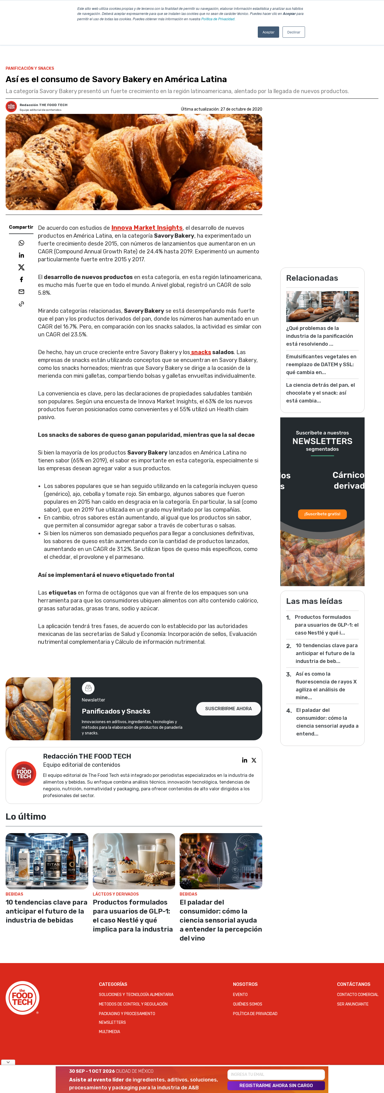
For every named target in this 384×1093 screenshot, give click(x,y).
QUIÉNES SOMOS (247, 1004)
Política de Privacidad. (218, 18)
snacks (200, 352)
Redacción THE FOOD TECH (43, 105)
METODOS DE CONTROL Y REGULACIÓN (133, 1004)
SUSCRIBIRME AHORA (228, 708)
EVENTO (240, 994)
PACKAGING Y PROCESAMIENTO (127, 1013)
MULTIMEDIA (109, 1031)
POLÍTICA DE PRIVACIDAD (255, 1013)
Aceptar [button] (268, 32)
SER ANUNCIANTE (353, 1004)
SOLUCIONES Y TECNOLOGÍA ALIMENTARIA (136, 994)
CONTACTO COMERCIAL (357, 994)
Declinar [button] (293, 32)
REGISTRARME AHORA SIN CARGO (276, 1085)
